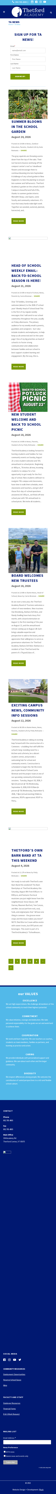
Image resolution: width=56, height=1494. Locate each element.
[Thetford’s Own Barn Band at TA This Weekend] (28, 837)
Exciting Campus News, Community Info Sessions (27, 710)
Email (12, 46)
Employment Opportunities (14, 1374)
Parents (23, 147)
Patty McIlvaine (29, 445)
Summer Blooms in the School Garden (26, 126)
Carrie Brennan (26, 296)
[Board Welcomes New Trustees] (28, 550)
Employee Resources (11, 1403)
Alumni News (31, 592)
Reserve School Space (12, 1380)
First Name (14, 55)
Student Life (31, 147)
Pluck (41, 1489)
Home (10, 24)
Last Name (14, 63)
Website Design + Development (25, 1489)
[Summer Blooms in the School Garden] (28, 104)
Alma (5, 1385)
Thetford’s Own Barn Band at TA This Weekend (27, 855)
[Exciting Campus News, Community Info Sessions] (28, 691)
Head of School (32, 292)
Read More (18, 221)
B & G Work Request (11, 1414)
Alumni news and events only (17, 1456)
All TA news (10, 1452)
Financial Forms (9, 1408)
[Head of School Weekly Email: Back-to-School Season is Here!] (28, 250)
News (29, 143)
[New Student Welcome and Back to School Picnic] (28, 397)
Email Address (9, 1438)
